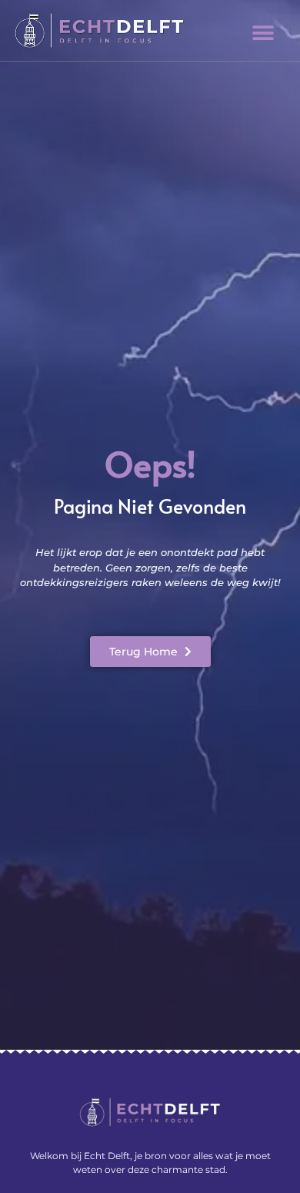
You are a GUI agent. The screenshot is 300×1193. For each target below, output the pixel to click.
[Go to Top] (261, 1102)
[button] (263, 32)
